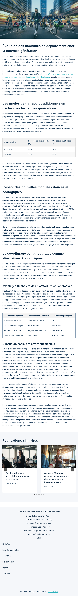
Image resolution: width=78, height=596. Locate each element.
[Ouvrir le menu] (73, 4)
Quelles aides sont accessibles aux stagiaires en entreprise (18, 476)
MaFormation (8, 562)
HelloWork (6, 544)
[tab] (34, 494)
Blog (39, 538)
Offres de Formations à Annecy (39, 516)
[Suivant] (72, 469)
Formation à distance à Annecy (39, 523)
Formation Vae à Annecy (39, 527)
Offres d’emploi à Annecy (39, 534)
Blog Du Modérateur (11, 550)
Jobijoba (6, 573)
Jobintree (6, 556)
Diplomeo (6, 568)
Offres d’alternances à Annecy (39, 519)
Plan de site (53, 592)
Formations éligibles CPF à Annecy (39, 530)
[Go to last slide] (5, 469)
